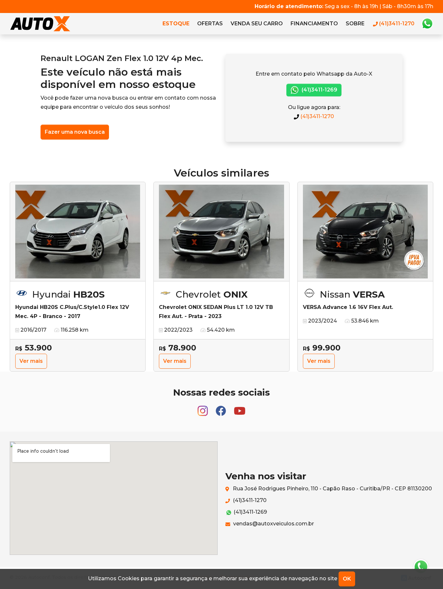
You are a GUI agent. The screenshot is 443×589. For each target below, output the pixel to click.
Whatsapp (427, 23)
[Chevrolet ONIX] (221, 231)
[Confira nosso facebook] (221, 408)
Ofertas (210, 23)
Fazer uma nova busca (75, 132)
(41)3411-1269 (318, 90)
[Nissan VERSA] (365, 231)
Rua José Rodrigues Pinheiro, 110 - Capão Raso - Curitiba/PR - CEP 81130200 (332, 488)
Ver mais (31, 361)
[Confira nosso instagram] (203, 408)
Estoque (175, 23)
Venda (257, 23)
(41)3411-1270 (316, 116)
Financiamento (314, 23)
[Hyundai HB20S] (77, 231)
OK (347, 579)
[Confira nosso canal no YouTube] (240, 408)
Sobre (355, 23)
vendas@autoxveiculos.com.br (273, 524)
